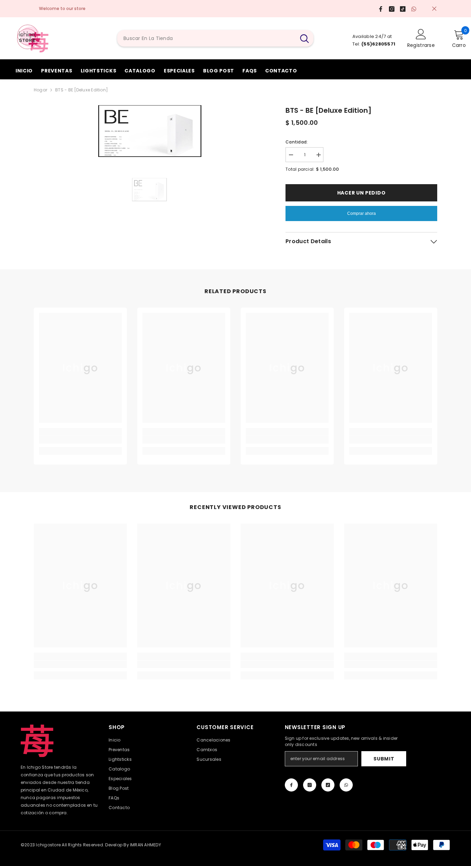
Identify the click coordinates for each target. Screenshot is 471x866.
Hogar (40, 90)
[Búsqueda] (215, 38)
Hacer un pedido (361, 192)
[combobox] (206, 38)
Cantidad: (296, 142)
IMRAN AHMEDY (145, 845)
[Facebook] (291, 785)
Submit (383, 758)
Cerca (434, 9)
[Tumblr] (327, 785)
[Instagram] (309, 785)
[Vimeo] (346, 785)
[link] (80, 440)
